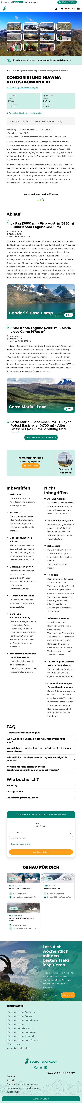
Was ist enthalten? (43, 121)
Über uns (12, 1076)
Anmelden (68, 995)
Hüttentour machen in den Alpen (22, 1032)
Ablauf (26, 121)
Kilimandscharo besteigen (18, 1048)
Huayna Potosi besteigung (27, 88)
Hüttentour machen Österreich (20, 1036)
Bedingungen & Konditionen (23, 1088)
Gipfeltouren (24, 113)
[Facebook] (36, 1068)
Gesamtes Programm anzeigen (40, 437)
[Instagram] (41, 1068)
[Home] (7, 71)
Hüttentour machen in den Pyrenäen (23, 1020)
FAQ (59, 121)
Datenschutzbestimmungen (23, 1084)
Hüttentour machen (16, 1024)
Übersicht (14, 121)
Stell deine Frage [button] (30, 466)
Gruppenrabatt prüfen (21, 844)
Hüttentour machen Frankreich (21, 1012)
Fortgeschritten (36, 113)
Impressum (13, 1091)
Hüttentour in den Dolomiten (20, 1028)
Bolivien (10, 88)
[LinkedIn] (46, 1068)
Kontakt (11, 1080)
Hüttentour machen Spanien (19, 1016)
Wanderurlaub (13, 1044)
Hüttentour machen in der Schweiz (22, 1040)
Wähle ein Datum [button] (41, 1099)
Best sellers (13, 113)
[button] (68, 315)
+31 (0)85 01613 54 (68, 2)
